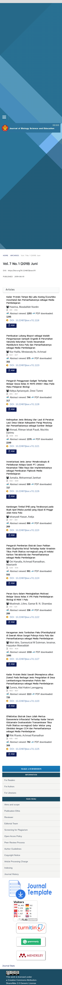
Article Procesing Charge (16, 861)
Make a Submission (31, 768)
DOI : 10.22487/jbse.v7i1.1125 (24, 749)
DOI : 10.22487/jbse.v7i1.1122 (24, 617)
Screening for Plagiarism (16, 830)
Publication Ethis (12, 811)
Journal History (11, 874)
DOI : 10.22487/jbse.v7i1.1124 (24, 578)
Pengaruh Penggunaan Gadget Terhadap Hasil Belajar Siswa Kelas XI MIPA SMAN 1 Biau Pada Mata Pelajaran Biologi (30, 384)
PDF (13, 325)
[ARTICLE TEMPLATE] (28, 889)
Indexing (8, 868)
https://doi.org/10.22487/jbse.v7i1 (22, 270)
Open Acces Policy (13, 836)
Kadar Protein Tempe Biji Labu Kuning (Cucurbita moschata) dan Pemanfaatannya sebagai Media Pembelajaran (31, 300)
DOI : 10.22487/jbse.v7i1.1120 (24, 701)
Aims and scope (12, 804)
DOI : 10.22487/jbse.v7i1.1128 (24, 404)
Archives (14, 255)
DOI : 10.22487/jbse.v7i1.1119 (24, 530)
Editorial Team (11, 823)
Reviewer (8, 817)
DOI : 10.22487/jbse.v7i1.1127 (24, 659)
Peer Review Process (14, 842)
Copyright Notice (12, 855)
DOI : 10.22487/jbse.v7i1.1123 (24, 365)
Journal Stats (8, 966)
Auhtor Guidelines (12, 849)
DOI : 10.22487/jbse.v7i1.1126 (24, 491)
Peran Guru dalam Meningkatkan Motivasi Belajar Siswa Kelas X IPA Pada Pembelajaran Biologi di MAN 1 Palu (29, 596)
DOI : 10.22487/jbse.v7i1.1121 (24, 446)
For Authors (9, 786)
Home (5, 255)
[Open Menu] (4, 117)
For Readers (9, 780)
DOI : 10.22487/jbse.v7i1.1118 (24, 320)
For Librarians (10, 793)
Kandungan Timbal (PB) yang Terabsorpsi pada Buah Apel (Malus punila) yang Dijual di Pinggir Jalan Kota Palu (29, 510)
